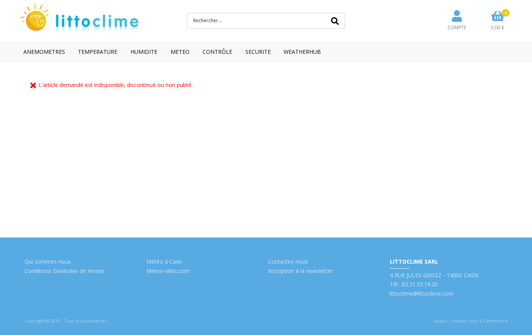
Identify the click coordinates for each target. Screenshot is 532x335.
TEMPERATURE (97, 51)
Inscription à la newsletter (300, 271)
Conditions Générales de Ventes (65, 271)
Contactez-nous (288, 261)
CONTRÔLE (217, 51)
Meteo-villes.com (168, 271)
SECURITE (258, 51)
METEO (180, 51)
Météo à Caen (164, 261)
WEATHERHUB (302, 51)
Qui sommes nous (48, 261)
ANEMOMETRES (44, 51)
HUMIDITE (143, 51)
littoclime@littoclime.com (421, 293)
